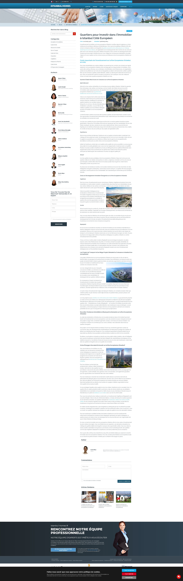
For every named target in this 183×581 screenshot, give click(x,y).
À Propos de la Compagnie (57, 67)
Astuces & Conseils (55, 47)
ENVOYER (58, 224)
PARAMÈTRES (129, 577)
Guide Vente (54, 64)
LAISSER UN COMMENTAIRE (124, 481)
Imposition (53, 56)
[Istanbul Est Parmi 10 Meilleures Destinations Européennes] (123, 502)
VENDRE (95, 6)
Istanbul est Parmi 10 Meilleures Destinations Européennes (122, 506)
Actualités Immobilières (57, 42)
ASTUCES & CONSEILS (71, 24)
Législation (53, 58)
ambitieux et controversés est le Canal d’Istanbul (105, 298)
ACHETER (87, 6)
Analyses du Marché (56, 61)
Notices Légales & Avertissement (97, 560)
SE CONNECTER (65, 1)
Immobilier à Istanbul (55, 560)
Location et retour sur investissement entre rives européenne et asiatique (88, 506)
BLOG (60, 24)
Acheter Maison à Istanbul (77, 560)
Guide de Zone (54, 53)
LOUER (101, 6)
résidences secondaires (100, 392)
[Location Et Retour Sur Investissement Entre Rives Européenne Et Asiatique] (88, 502)
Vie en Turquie (54, 50)
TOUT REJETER (129, 574)
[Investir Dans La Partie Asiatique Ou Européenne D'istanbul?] (106, 502)
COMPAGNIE (123, 6)
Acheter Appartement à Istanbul (66, 560)
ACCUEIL (53, 24)
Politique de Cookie (127, 560)
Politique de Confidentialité (118, 560)
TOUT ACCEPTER (129, 570)
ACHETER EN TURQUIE (112, 6)
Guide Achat (54, 44)
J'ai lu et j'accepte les (62, 219)
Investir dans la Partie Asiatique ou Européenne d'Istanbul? (105, 506)
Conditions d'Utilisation (66, 219)
